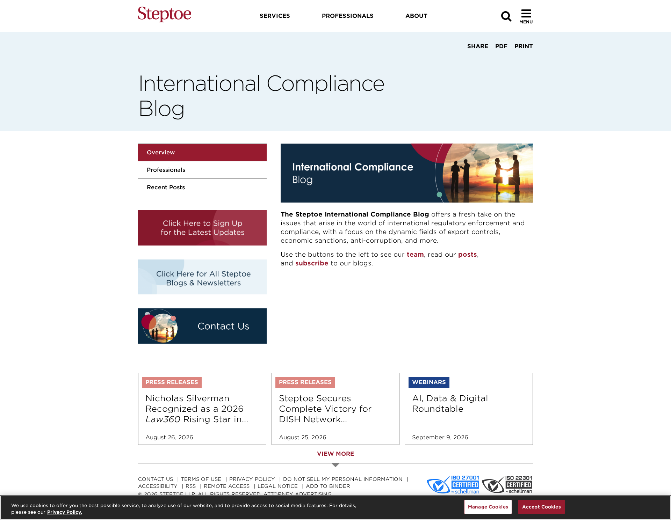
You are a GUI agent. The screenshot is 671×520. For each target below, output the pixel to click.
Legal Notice (278, 486)
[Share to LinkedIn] (475, 59)
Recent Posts (166, 187)
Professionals (166, 170)
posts (467, 254)
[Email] (498, 59)
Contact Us (155, 479)
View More (335, 454)
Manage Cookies (488, 507)
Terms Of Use (201, 479)
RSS (191, 486)
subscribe (312, 263)
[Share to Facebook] (455, 59)
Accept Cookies (541, 507)
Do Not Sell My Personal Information (343, 479)
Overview (161, 152)
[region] (335, 507)
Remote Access (227, 486)
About (416, 16)
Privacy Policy (252, 479)
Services (275, 16)
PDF (501, 46)
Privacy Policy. (64, 512)
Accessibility (158, 486)
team (415, 254)
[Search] (506, 16)
